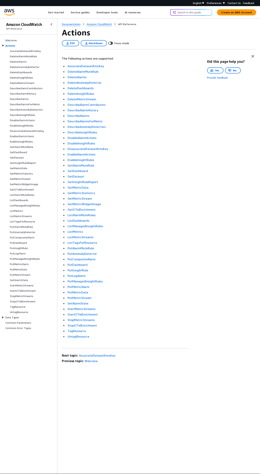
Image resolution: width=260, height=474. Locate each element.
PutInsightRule (78, 270)
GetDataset (76, 176)
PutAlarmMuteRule (81, 248)
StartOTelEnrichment (83, 314)
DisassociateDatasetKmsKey (88, 149)
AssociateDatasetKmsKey (86, 66)
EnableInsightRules (81, 160)
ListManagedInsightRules (85, 226)
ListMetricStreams (80, 237)
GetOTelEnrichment (82, 209)
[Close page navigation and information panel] (252, 56)
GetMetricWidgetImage (84, 204)
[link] (127, 24)
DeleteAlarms (77, 77)
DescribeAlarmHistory (83, 110)
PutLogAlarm (77, 276)
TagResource (77, 331)
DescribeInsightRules (82, 132)
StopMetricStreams (81, 320)
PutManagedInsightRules (85, 281)
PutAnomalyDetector (82, 254)
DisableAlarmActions (82, 138)
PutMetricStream (80, 298)
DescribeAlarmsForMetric (85, 121)
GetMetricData (78, 187)
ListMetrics (75, 231)
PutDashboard (78, 265)
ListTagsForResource (82, 243)
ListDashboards (78, 220)
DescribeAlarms (78, 116)
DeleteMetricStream (82, 99)
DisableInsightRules (81, 143)
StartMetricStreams (82, 309)
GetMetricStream (80, 198)
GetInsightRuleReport (83, 182)
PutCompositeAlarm (82, 259)
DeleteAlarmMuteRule (83, 71)
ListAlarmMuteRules (82, 215)
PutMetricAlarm (78, 287)
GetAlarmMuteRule (81, 165)
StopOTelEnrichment (82, 325)
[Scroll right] (143, 12)
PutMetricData (78, 292)
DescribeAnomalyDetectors (87, 127)
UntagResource (78, 336)
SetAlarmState (78, 303)
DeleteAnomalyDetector (84, 82)
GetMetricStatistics (81, 193)
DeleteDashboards (81, 88)
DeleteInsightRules (81, 94)
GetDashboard (78, 171)
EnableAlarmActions (82, 154)
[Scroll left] (45, 12)
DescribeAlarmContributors (87, 105)
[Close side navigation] (51, 24)
